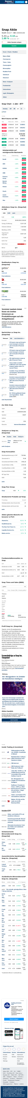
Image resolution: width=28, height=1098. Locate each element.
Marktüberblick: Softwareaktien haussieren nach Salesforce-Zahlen (18, 758)
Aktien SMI (6, 1071)
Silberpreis (19, 1078)
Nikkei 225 (14, 1075)
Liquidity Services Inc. (8, 530)
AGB (18, 1061)
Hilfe (13, 1054)
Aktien (15, 1076)
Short (23, 160)
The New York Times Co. (9, 527)
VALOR (4, 33)
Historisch (6, 77)
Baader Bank (3, 920)
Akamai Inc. (5, 520)
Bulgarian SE (4, 935)
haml (3, 968)
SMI (4, 1076)
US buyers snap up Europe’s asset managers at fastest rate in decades (17, 344)
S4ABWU (22, 131)
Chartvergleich (7, 65)
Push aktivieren (6, 276)
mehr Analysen (6, 446)
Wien (3, 954)
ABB (4, 173)
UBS (4, 164)
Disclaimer (20, 1058)
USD (4, 213)
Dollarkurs (5, 1078)
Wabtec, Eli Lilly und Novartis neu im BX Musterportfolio (18, 801)
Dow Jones (19, 1073)
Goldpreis (9, 1076)
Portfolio (12, 1082)
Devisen (20, 1076)
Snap (3, 490)
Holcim (5, 186)
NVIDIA (5, 168)
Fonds (4, 1080)
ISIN (14, 33)
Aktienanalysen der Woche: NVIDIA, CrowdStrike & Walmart (18, 752)
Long (24, 158)
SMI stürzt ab (15, 763)
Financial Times (16, 360)
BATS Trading (3, 895)
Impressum (20, 1054)
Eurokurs (12, 1078)
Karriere (5, 1056)
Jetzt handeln (14, 720)
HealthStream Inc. (7, 523)
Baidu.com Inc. (6, 533)
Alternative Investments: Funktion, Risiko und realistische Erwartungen (16, 826)
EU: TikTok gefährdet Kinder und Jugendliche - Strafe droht (17, 395)
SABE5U (22, 138)
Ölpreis (16, 1084)
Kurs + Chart (6, 56)
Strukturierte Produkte (13, 1080)
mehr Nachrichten (7, 399)
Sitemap (5, 1061)
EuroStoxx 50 (10, 1073)
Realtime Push (7, 71)
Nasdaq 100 (6, 1075)
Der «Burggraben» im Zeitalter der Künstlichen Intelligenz (18, 780)
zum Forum (4, 661)
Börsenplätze (6, 68)
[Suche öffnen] (26, 2)
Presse (5, 1058)
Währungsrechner (7, 1084)
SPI (11, 1071)
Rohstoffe (5, 1082)
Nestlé (4, 159)
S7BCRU (22, 127)
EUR (9, 213)
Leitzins (21, 1084)
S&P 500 (20, 1075)
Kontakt (5, 1054)
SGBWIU (22, 141)
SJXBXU (22, 124)
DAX (4, 1073)
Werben (14, 1056)
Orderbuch (6, 74)
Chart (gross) (6, 59)
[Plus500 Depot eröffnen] (9, 2)
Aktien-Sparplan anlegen (14, 42)
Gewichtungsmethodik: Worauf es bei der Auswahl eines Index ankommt (16, 820)
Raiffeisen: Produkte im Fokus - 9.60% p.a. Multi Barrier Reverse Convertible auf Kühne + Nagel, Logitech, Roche (18, 788)
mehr (13, 213)
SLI (15, 1071)
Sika (4, 200)
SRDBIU (22, 145)
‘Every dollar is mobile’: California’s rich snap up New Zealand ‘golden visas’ (17, 364)
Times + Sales (7, 62)
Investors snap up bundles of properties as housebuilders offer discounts (17, 378)
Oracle (4, 191)
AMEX (3, 905)
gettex (3, 885)
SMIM (18, 1071)
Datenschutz (20, 1056)
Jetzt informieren (6, 327)
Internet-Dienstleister (20, 424)
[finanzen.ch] (9, 1)
